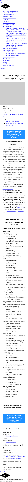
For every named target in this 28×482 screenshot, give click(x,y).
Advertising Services (8, 63)
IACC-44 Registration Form (12, 55)
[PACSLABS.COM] (5, 8)
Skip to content (4, 0)
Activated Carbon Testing (9, 12)
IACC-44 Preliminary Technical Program (16, 53)
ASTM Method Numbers (9, 23)
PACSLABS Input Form (8, 65)
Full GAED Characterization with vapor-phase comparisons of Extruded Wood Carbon (15, 40)
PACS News (6, 21)
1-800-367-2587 (21, 456)
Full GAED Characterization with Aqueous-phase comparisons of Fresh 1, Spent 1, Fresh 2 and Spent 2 (16, 45)
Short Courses (6, 60)
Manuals (5, 62)
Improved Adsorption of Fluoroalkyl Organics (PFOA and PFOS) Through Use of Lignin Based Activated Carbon (17, 29)
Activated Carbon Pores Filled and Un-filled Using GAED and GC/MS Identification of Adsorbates (16, 35)
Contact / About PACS (8, 14)
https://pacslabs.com (15, 458)
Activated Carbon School (9, 50)
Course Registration (8, 189)
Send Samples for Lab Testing (10, 11)
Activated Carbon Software (10, 48)
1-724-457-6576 (10, 456)
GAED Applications (7, 26)
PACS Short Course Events (12, 121)
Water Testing (6, 58)
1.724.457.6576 (20, 207)
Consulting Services (8, 16)
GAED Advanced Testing (9, 24)
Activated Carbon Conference (10, 52)
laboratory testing (11, 211)
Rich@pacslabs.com (11, 442)
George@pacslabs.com (12, 436)
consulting (21, 211)
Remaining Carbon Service (9, 18)
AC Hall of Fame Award (8, 57)
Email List (5, 19)
